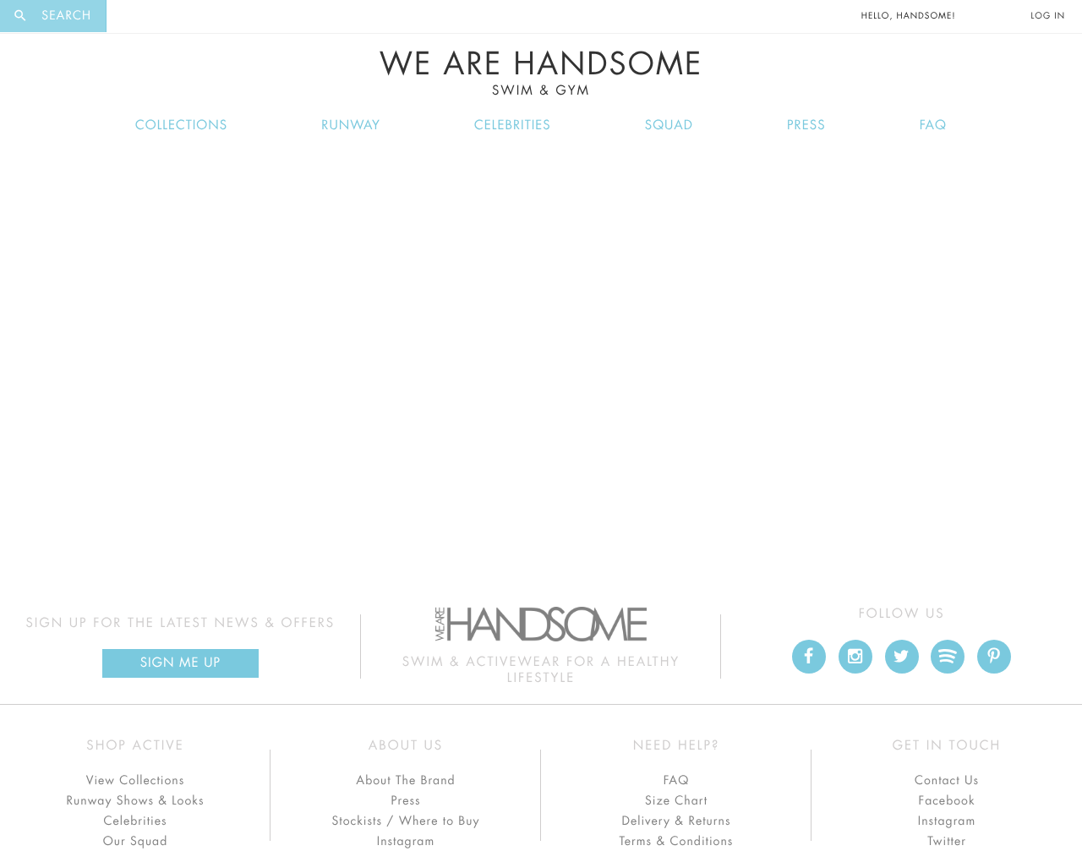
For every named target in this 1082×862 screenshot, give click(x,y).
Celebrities (512, 125)
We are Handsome (153, 16)
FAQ (933, 125)
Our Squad (135, 842)
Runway (350, 125)
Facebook (946, 801)
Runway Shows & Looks (136, 801)
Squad (669, 125)
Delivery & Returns (675, 821)
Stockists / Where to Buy (406, 821)
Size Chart (676, 801)
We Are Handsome (541, 73)
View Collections (135, 781)
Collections (181, 125)
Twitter (946, 842)
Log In (1048, 16)
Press (806, 125)
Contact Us (947, 781)
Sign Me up (180, 663)
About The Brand (405, 781)
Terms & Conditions (677, 842)
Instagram (405, 842)
